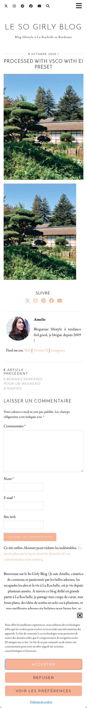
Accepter (43, 664)
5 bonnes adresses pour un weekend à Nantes (23, 379)
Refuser (43, 677)
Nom (9, 478)
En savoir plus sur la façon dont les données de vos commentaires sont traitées (43, 553)
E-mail (9, 497)
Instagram (58, 350)
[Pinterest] (22, 6)
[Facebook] (31, 6)
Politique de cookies (41, 702)
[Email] (39, 6)
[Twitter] (6, 6)
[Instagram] (14, 6)
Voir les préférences (43, 691)
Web (27, 350)
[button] (80, 6)
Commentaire (15, 425)
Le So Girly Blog (43, 27)
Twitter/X (40, 350)
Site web (10, 516)
